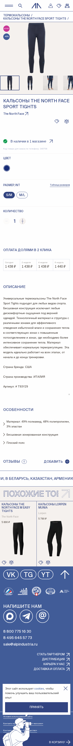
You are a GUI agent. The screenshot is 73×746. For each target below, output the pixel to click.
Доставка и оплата (49, 669)
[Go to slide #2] (30, 83)
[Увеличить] (22, 221)
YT (45, 575)
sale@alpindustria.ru (20, 644)
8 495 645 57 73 (17, 638)
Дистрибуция (53, 659)
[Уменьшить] (6, 221)
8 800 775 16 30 (17, 631)
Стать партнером (51, 654)
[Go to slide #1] (9, 83)
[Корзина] (67, 6)
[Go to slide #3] (50, 83)
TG (28, 575)
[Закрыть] (66, 688)
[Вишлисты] (59, 6)
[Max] (9, 616)
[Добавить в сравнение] (11, 562)
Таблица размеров (60, 185)
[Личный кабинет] (50, 6)
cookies (39, 688)
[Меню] (8, 5)
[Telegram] (26, 616)
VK (11, 575)
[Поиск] (20, 5)
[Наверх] (65, 574)
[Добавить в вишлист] (57, 121)
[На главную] (36, 5)
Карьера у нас (54, 664)
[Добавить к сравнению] (66, 121)
